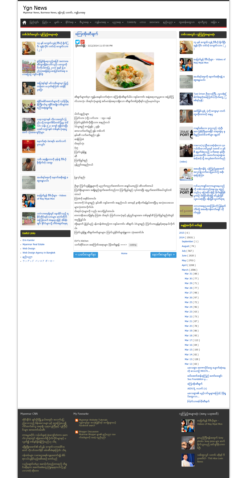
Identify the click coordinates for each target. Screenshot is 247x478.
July (184, 251)
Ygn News (35, 8)
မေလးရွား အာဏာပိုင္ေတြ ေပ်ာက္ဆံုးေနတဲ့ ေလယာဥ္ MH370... (207, 369)
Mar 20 (189, 326)
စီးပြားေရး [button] (85, 22)
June (184, 255)
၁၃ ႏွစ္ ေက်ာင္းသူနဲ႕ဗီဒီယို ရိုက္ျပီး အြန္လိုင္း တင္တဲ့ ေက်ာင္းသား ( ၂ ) (52, 47)
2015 (182, 233)
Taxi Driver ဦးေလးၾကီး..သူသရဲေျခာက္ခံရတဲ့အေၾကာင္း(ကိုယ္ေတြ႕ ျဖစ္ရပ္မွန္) (210, 97)
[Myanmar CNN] (24, 22)
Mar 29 (189, 283)
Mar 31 (189, 274)
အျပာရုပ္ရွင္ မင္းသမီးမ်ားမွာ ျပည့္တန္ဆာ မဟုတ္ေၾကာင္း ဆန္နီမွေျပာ (52, 87)
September (188, 241)
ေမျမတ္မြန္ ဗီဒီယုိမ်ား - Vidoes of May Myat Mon (51, 197)
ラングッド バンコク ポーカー (39, 261)
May (184, 260)
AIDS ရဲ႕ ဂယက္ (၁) (197, 388)
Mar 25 (189, 302)
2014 (182, 237)
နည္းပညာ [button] (168, 22)
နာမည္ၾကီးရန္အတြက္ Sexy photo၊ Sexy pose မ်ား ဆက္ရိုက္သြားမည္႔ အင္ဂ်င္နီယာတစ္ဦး (211, 443)
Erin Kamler (29, 240)
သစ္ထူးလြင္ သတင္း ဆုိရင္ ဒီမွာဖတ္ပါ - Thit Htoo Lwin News (211, 459)
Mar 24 (189, 307)
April (184, 265)
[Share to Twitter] (77, 42)
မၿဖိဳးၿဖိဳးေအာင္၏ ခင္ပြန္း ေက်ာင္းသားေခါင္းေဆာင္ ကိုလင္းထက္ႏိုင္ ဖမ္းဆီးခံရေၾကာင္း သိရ (44, 448)
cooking (133, 245)
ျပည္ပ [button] (45, 22)
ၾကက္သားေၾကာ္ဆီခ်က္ (199, 401)
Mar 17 (189, 340)
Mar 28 (189, 288)
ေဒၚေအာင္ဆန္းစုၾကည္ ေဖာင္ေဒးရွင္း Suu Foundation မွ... (205, 378)
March (185, 270)
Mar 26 (189, 297)
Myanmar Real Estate (33, 244)
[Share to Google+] (82, 42)
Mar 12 (189, 364)
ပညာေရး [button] (117, 22)
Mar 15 (189, 350)
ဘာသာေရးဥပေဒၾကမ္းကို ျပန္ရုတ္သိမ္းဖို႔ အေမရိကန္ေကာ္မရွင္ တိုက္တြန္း (210, 209)
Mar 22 (189, 316)
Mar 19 (189, 331)
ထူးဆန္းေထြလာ (187, 22)
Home (124, 253)
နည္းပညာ (27, 257)
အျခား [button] (214, 22)
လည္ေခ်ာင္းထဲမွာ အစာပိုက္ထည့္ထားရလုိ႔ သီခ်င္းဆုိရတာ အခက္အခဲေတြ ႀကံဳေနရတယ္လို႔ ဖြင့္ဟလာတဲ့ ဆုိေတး (44, 468)
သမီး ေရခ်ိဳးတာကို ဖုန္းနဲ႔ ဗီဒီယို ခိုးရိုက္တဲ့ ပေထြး (51, 161)
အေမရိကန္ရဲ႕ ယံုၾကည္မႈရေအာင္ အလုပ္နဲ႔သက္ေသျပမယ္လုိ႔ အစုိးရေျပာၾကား (209, 172)
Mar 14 (189, 354)
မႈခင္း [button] (57, 22)
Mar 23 (189, 312)
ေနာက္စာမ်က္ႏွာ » (163, 255)
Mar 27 (189, 293)
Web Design (29, 248)
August (186, 246)
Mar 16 (189, 345)
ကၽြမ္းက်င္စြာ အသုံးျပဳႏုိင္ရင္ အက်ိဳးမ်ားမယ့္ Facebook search (97, 424)
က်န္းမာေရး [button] (101, 22)
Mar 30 (189, 278)
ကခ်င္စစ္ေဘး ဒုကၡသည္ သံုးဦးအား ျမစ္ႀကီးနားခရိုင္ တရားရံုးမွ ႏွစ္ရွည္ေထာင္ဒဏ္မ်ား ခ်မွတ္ (209, 132)
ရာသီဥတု (202, 22)
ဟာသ (143, 22)
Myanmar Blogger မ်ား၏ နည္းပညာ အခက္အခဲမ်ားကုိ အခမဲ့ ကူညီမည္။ (97, 436)
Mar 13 (189, 359)
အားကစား (154, 22)
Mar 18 (189, 335)
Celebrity (131, 22)
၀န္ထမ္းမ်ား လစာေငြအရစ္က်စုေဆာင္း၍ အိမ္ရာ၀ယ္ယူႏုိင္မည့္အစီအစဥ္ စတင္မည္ (43, 457)
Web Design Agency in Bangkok (39, 253)
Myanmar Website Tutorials (93, 420)
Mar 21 (189, 321)
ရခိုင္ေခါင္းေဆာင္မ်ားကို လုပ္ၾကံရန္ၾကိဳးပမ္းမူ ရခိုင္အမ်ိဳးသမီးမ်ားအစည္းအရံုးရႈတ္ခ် (53, 105)
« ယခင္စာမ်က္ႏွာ (85, 255)
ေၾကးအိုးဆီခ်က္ (86, 34)
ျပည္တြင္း (34, 22)
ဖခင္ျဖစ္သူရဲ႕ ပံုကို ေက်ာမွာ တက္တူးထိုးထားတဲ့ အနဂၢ (209, 113)
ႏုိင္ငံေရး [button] (70, 22)
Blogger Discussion (89, 431)
